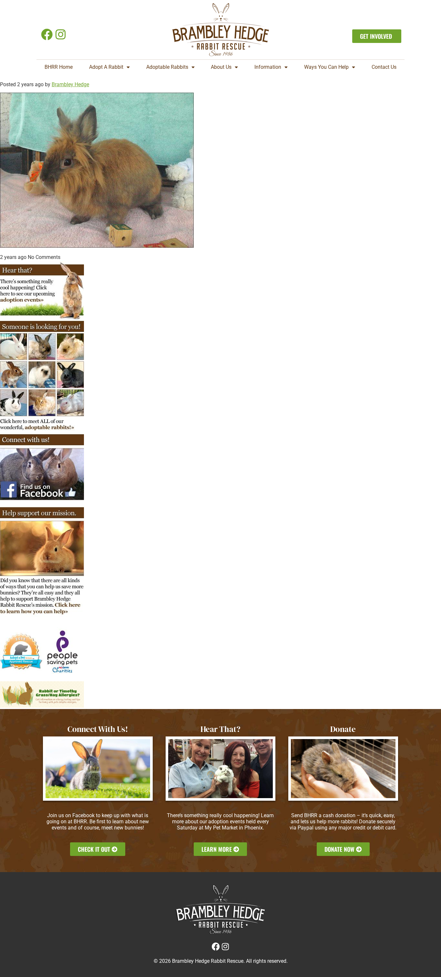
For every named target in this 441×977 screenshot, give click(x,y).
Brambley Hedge (70, 84)
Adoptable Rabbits (167, 67)
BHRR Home (59, 67)
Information (267, 67)
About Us (221, 67)
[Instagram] (60, 34)
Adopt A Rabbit (106, 67)
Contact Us (384, 67)
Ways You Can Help (326, 67)
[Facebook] (47, 34)
